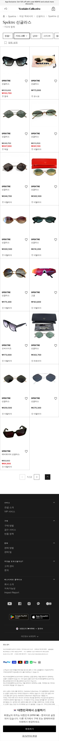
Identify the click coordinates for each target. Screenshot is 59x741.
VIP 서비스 (9, 511)
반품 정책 (9, 533)
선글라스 (40, 16)
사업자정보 (51, 649)
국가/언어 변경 (29, 736)
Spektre (12, 16)
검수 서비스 (10, 529)
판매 (6, 543)
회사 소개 (9, 584)
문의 (6, 570)
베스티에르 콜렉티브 (13, 579)
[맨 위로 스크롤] (47, 477)
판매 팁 (8, 552)
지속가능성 (9, 588)
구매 (6, 521)
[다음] (36, 477)
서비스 (7, 503)
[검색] (6, 8)
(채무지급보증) (14, 672)
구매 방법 (9, 525)
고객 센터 (9, 566)
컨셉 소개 (9, 507)
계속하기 (29, 728)
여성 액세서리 (26, 16)
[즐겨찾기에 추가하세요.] (26, 81)
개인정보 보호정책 (28, 636)
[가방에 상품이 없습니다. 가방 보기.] (53, 9)
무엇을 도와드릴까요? (13, 561)
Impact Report (11, 592)
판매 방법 (9, 547)
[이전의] (22, 477)
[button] (53, 9)
